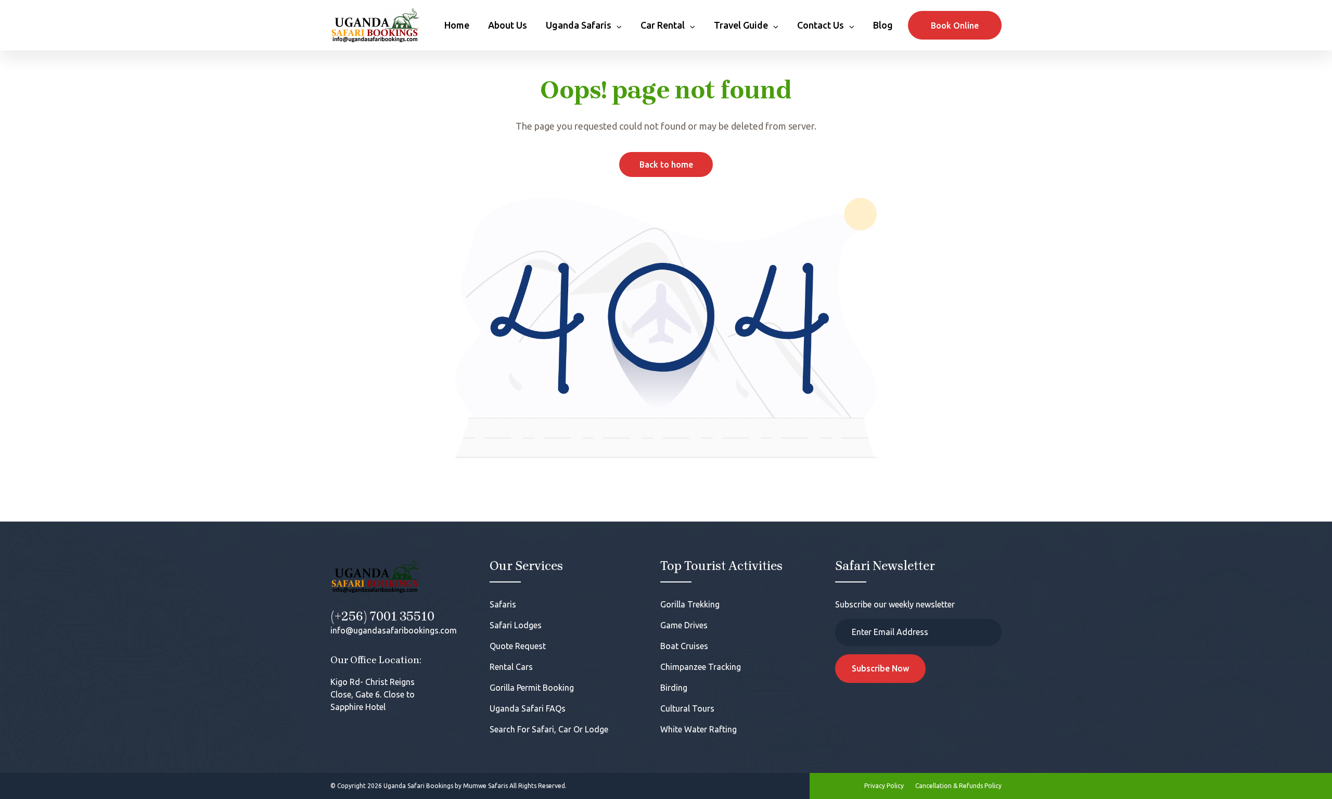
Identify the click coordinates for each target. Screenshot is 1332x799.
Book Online (955, 25)
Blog (883, 25)
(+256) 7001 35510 (382, 616)
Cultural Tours (687, 708)
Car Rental (663, 25)
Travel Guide (741, 25)
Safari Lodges (516, 625)
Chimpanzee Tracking (700, 666)
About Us (507, 25)
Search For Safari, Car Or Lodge (549, 729)
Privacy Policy (884, 785)
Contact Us (820, 25)
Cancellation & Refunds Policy (958, 785)
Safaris (503, 604)
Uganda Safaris (578, 25)
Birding (673, 687)
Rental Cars (511, 666)
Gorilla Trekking (690, 604)
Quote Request (518, 646)
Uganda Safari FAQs (528, 708)
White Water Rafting (698, 729)
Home (456, 25)
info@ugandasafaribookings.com (393, 630)
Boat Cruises (684, 646)
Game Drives (684, 625)
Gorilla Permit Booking (532, 687)
